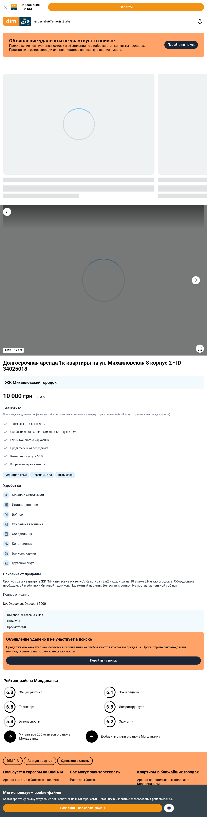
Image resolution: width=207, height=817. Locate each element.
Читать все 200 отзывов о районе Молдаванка (44, 736)
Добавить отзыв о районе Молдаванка (130, 736)
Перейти (126, 7)
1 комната (17, 423)
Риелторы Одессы (83, 780)
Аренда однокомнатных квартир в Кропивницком (163, 782)
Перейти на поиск (181, 45)
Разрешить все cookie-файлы (82, 808)
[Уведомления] (200, 21)
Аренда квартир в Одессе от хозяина (31, 780)
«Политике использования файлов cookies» (144, 799)
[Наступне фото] (196, 280)
